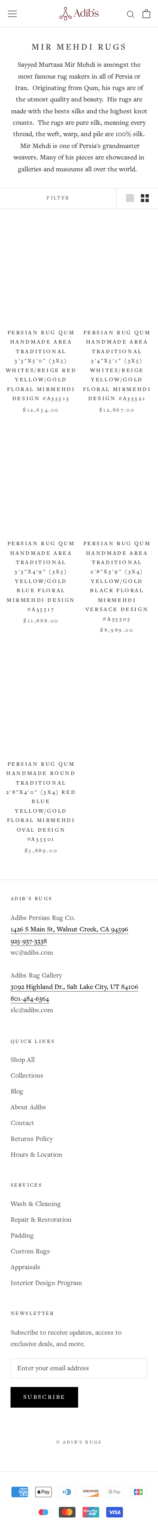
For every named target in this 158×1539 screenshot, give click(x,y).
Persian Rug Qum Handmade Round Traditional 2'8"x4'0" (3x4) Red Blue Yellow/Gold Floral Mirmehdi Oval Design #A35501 (41, 802)
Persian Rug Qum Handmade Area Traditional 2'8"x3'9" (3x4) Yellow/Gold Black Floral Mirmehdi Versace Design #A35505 (117, 581)
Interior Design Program (46, 1283)
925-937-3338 (29, 941)
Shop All (23, 1060)
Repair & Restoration (41, 1220)
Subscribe (44, 1397)
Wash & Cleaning (36, 1204)
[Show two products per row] (145, 198)
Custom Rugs (30, 1251)
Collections (27, 1076)
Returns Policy (32, 1139)
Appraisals (25, 1267)
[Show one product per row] (130, 198)
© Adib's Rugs (79, 1442)
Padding (22, 1235)
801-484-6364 (30, 999)
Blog (17, 1091)
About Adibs (28, 1107)
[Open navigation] (12, 13)
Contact (22, 1123)
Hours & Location (36, 1155)
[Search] (131, 14)
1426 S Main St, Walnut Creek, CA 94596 (69, 929)
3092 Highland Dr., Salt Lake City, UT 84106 (74, 987)
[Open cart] (146, 13)
